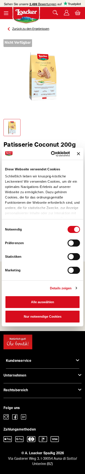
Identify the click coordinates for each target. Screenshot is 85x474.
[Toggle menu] (6, 13)
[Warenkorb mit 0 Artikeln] (77, 12)
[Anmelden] (66, 12)
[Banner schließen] (78, 153)
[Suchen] (55, 12)
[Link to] (6, 417)
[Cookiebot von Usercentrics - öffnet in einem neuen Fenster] (52, 154)
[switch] (74, 243)
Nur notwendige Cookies (42, 316)
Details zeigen (60, 288)
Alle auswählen (42, 302)
